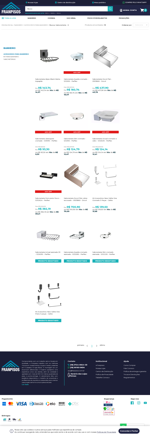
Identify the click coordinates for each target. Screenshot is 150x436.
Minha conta (130, 10)
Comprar (48, 62)
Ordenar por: (127, 25)
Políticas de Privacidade (106, 432)
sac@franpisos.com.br (76, 371)
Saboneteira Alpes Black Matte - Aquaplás (48, 80)
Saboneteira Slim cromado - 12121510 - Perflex (75, 140)
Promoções (124, 18)
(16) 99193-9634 (77, 367)
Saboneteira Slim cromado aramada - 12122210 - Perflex (103, 253)
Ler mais (25, 384)
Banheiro (32, 18)
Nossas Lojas (100, 368)
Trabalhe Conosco (103, 377)
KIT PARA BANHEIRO (11, 57)
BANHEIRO (19, 25)
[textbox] (69, 8)
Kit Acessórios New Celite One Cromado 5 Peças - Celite (104, 199)
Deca (47, 13)
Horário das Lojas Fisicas (78, 375)
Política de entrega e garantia (135, 371)
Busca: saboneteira (58, 25)
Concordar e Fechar (129, 431)
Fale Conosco (129, 368)
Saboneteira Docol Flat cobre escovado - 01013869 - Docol (75, 199)
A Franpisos (100, 365)
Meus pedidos (100, 2)
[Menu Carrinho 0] (142, 10)
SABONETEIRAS (10, 59)
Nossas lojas (33, 2)
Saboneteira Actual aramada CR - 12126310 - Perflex (47, 253)
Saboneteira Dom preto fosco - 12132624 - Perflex (47, 199)
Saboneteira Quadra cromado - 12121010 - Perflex (76, 80)
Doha (59, 13)
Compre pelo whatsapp (135, 2)
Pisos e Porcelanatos (97, 18)
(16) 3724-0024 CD (78, 365)
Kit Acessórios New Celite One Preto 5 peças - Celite (47, 313)
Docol (53, 13)
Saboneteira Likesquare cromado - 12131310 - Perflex (46, 140)
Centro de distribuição (66, 2)
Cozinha (51, 18)
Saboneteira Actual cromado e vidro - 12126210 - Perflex (104, 140)
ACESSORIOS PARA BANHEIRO (36, 25)
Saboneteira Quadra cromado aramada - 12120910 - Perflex (75, 253)
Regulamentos (129, 377)
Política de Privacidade (104, 374)
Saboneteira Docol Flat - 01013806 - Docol (102, 80)
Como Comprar (130, 365)
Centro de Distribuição (104, 371)
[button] (141, 25)
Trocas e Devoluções (132, 374)
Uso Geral (71, 18)
